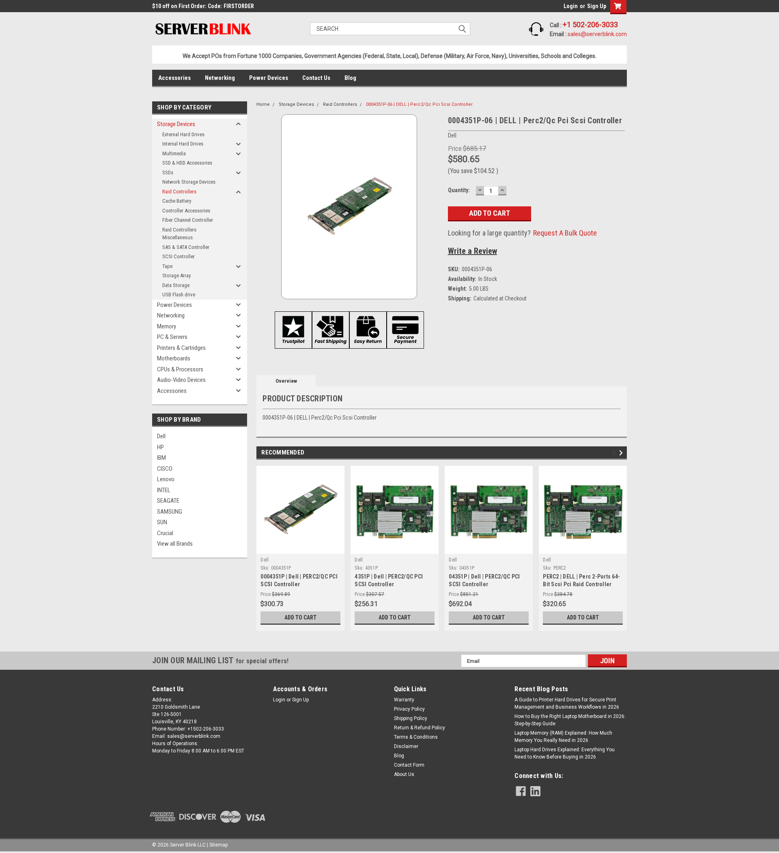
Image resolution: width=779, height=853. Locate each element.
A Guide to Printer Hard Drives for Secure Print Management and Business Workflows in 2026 (566, 703)
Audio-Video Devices (181, 380)
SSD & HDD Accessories (187, 163)
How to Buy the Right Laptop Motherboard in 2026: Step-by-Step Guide (570, 720)
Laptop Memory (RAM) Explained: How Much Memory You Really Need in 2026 (563, 736)
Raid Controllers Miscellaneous (179, 234)
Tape (167, 266)
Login (571, 6)
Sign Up (596, 6)
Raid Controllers (179, 192)
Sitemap (218, 845)
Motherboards (173, 358)
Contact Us (316, 77)
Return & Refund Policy (419, 728)
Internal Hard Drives (182, 144)
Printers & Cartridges (181, 347)
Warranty (404, 700)
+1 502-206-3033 (590, 24)
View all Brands (175, 543)
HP (160, 447)
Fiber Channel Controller (187, 220)
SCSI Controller (178, 256)
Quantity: (459, 190)
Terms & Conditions (416, 737)
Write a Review (472, 251)
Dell (161, 436)
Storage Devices (176, 124)
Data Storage (175, 285)
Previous (615, 453)
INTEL (163, 490)
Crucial (165, 533)
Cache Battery (176, 201)
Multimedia (174, 153)
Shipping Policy (410, 718)
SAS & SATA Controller (185, 247)
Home (263, 104)
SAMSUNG (169, 511)
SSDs (167, 172)
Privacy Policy (409, 709)
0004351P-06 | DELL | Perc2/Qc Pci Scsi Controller (419, 104)
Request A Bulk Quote (565, 233)
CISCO (164, 468)
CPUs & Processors (180, 369)
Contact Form (409, 765)
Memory (166, 326)
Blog (350, 77)
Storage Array (176, 275)
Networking (220, 77)
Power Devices (268, 77)
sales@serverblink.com (597, 34)
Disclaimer (406, 746)
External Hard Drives (183, 134)
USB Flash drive (178, 294)
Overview (286, 381)
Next (622, 453)
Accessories (174, 77)
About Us (404, 774)
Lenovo (165, 479)
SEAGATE (168, 500)
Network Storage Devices (188, 182)
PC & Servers (172, 337)
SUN (162, 522)
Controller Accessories (186, 211)
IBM (161, 457)
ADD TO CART (300, 617)
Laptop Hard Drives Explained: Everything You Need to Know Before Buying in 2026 (564, 753)
